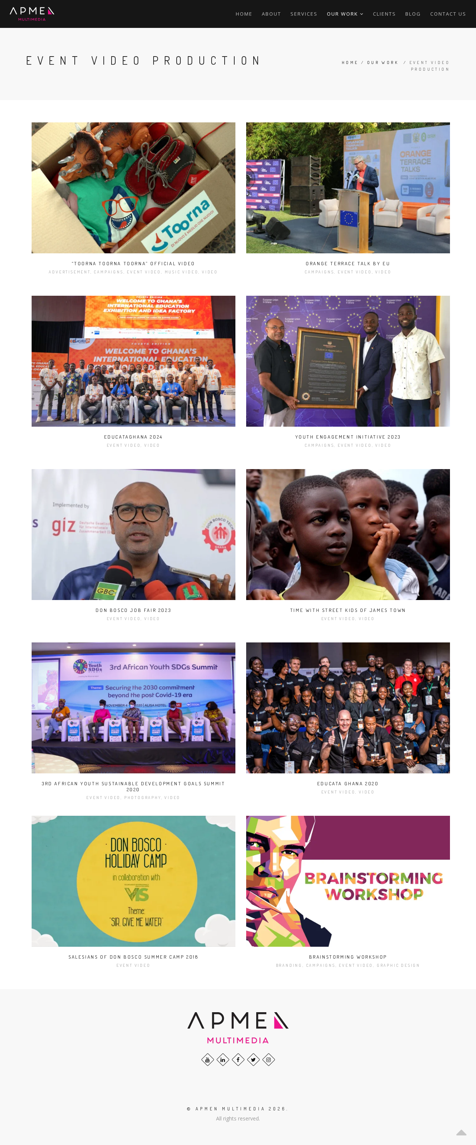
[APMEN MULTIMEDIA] (32, 14)
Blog (413, 13)
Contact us (448, 13)
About (271, 13)
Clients (384, 13)
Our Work (383, 62)
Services (304, 13)
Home (244, 13)
